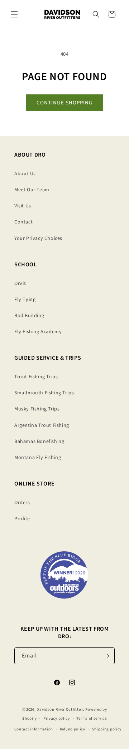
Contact (23, 222)
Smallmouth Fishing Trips (44, 392)
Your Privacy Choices (38, 238)
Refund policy (72, 729)
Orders (22, 502)
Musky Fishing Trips (36, 409)
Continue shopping (64, 103)
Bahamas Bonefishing (39, 441)
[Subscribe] (106, 655)
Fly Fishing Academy (38, 331)
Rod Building (29, 315)
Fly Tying (24, 299)
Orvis (20, 283)
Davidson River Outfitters (61, 709)
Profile (22, 518)
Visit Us (22, 206)
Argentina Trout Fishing (41, 425)
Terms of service (91, 718)
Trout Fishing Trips (36, 376)
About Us (25, 173)
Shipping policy (107, 729)
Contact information (33, 729)
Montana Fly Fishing (37, 457)
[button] (14, 14)
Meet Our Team (31, 189)
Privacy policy (56, 718)
